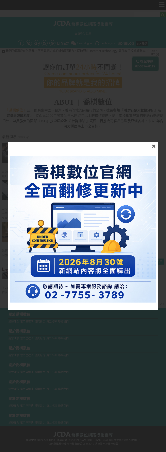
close (153, 146)
